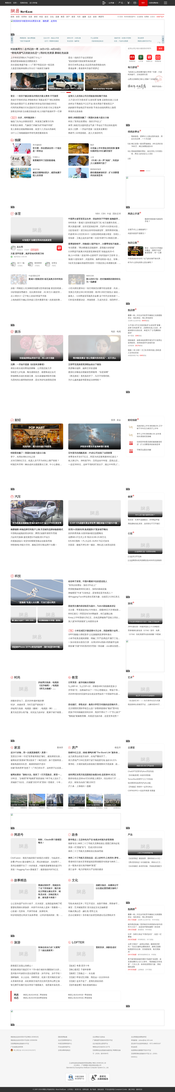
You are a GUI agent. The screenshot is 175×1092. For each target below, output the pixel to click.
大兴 (87, 808)
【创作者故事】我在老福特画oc (82, 985)
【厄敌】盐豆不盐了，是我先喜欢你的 (85, 981)
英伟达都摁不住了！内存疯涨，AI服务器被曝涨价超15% (36, 866)
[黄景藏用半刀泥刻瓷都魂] (21, 161)
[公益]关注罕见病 (134, 556)
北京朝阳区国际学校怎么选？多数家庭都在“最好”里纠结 (93, 708)
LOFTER (78, 942)
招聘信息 (86, 1089)
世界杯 (24, 17)
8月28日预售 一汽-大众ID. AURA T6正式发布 (88, 541)
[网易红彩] (59, 248)
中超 (109, 214)
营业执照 (134, 1047)
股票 (113, 420)
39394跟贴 (155, 920)
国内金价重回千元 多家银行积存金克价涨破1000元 (34, 104)
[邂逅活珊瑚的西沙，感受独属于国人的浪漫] (21, 173)
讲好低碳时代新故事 (121, 38)
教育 (62, 17)
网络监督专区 (156, 10)
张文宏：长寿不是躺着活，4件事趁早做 (143, 520)
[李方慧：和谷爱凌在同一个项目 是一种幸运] (21, 148)
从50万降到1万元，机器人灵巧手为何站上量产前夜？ (35, 461)
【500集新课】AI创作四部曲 (139, 775)
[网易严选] (121, 3)
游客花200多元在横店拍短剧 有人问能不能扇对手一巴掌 (36, 111)
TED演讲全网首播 (26, 41)
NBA (97, 214)
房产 (68, 17)
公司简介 (70, 1089)
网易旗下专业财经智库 (27, 38)
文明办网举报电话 (64, 1050)
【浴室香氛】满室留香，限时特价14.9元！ (145, 858)
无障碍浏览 (24, 3)
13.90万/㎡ (117, 808)
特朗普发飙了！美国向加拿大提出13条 (28, 453)
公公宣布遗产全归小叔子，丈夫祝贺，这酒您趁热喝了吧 (36, 903)
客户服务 (93, 1089)
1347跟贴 (148, 970)
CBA (103, 214)
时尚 (17, 677)
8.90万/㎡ (24, 808)
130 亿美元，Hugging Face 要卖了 (92, 133)
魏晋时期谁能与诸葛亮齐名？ (154, 220)
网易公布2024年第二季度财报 (35, 995)
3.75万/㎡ (60, 808)
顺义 (48, 808)
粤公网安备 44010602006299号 (25, 1050)
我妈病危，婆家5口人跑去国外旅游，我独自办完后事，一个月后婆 (144, 137)
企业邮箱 (140, 17)
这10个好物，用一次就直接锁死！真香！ (29, 752)
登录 (143, 3)
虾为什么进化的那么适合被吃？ (140, 262)
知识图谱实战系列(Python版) (139, 783)
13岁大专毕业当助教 (74, 41)
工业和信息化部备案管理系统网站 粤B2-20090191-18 (87, 1063)
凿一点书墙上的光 (49, 38)
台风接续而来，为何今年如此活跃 (26, 58)
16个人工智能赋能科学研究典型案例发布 (29, 133)
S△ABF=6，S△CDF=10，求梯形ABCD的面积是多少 (92, 686)
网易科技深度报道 (97, 41)
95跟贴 (153, 954)
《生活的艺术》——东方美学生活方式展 (144, 701)
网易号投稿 (156, 86)
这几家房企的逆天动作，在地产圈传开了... (87, 756)
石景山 (70, 808)
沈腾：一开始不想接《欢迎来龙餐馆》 (28, 364)
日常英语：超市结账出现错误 (81, 682)
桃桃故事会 (133, 131)
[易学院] (137, 86)
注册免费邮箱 (153, 3)
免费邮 (146, 17)
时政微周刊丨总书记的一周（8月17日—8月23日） (36, 49)
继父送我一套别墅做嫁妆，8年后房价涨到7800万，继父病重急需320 (144, 145)
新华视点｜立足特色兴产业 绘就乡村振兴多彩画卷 (91, 839)
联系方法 (78, 1089)
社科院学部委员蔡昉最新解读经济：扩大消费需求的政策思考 (149, 443)
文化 (52, 17)
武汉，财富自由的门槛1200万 (81, 782)
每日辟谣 (132, 67)
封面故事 (46, 41)
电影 (113, 331)
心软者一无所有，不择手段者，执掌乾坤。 (30, 911)
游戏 (130, 603)
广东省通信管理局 (17, 1047)
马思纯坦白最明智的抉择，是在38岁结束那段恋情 (33, 380)
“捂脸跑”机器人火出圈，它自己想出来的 (92, 121)
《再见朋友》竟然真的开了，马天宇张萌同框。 (89, 376)
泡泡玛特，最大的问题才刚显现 (88, 117)
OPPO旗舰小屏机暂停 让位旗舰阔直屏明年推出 (90, 634)
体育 (18, 17)
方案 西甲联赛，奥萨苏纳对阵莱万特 (27, 253)
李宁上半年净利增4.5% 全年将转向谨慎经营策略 (149, 435)
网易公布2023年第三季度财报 (80, 998)
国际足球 (117, 214)
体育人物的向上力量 (121, 41)
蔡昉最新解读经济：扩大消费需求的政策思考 (104, 173)
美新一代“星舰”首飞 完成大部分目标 (85, 847)
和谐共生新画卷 (75, 111)
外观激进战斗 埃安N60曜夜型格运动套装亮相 (31, 541)
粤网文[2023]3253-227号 (101, 1047)
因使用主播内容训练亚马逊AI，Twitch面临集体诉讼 (92, 606)
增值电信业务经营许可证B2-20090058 (24, 1040)
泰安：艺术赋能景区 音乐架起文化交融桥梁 (88, 907)
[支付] (129, 3)
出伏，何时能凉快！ (27, 117)
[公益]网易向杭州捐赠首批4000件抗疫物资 (145, 560)
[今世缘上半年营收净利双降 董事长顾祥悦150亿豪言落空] (78, 148)
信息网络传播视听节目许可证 (141, 1050)
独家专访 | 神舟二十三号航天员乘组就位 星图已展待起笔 (94, 843)
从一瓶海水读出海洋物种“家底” (82, 865)
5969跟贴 (148, 930)
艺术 (130, 677)
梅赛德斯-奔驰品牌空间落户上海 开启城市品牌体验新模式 (37, 529)
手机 (71, 631)
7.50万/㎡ (42, 808)
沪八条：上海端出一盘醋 (79, 786)
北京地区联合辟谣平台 (100, 1043)
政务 (95, 17)
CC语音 (120, 17)
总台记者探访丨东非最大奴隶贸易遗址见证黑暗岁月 (91, 915)
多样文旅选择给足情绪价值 (23, 68)
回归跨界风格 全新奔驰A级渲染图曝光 (85, 533)
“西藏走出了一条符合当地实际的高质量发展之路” (90, 68)
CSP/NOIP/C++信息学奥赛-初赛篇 (141, 791)
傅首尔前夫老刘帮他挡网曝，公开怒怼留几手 (31, 368)
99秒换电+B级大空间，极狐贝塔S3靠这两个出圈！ (34, 545)
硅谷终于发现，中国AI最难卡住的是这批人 (87, 581)
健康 (84, 17)
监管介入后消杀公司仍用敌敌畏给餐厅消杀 (87, 96)
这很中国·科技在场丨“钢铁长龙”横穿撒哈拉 (87, 61)
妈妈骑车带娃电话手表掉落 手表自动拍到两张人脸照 (92, 107)
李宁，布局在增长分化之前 (23, 457)
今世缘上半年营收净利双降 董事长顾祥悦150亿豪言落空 (105, 149)
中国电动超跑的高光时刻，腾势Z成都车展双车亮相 (34, 533)
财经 (36, 17)
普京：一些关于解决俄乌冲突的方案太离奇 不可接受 (34, 96)
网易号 (101, 17)
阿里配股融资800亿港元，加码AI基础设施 (87, 589)
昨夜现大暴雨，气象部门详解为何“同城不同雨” (32, 125)
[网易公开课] (112, 3)
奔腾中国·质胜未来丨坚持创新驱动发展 (86, 58)
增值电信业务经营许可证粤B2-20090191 (25, 1037)
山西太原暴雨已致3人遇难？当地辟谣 (143, 79)
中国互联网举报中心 (65, 1043)
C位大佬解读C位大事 (98, 38)
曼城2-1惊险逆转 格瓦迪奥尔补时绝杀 (46, 279)
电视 (119, 331)
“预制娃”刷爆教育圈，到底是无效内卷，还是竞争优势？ (93, 716)
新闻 (12, 17)
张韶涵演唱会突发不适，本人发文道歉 (91, 129)
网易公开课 (133, 213)
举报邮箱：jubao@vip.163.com (142, 1040)
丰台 (30, 808)
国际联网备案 (62, 1037)
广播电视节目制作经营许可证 (103, 1040)
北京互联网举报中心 (65, 1040)
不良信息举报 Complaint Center (116, 1089)
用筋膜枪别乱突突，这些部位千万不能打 (144, 524)
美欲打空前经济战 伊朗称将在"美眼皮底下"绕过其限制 (35, 100)
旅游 (17, 942)
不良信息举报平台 (64, 1047)
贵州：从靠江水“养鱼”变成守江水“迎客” (28, 61)
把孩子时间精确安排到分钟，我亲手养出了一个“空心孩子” (94, 712)
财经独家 (132, 420)
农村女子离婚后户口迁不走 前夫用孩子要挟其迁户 (91, 104)
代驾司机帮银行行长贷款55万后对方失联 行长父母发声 (36, 107)
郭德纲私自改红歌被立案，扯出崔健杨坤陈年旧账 (33, 376)
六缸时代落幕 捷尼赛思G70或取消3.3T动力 (30, 537)
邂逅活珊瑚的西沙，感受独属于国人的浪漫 (47, 173)
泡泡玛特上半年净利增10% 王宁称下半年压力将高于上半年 (149, 427)
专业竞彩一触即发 (144, 41)
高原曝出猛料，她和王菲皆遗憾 (82, 368)
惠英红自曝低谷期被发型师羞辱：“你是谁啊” (88, 372)
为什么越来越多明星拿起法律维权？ (84, 380)
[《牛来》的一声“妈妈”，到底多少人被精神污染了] (78, 161)
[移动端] (104, 3)
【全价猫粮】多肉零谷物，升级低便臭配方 (145, 866)
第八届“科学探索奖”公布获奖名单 (83, 621)
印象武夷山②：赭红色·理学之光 (83, 911)
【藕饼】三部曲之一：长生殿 (81, 973)
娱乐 (46, 17)
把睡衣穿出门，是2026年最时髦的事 (27, 701)
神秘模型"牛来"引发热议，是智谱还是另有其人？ (90, 593)
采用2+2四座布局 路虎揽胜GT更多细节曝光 (88, 529)
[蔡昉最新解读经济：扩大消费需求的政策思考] (78, 173)
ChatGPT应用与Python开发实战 (141, 771)
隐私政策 (101, 1089)
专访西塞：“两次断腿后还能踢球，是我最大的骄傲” (91, 248)
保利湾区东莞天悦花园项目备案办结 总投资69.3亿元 (92, 775)
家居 (73, 17)
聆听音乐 (70, 38)
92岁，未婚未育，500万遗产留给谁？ (28, 705)
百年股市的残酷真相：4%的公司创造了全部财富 (90, 453)
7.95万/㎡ (81, 808)
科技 (41, 17)
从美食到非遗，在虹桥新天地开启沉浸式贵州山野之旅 (35, 981)
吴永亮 (20, 247)
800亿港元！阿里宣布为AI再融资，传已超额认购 (90, 614)
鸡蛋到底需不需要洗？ (137, 233)
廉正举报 (131, 1089)
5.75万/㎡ (99, 808)
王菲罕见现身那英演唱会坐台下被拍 (84, 364)
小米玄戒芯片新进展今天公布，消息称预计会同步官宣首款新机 (97, 631)
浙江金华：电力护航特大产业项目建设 (85, 869)
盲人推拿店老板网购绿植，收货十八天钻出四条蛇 (33, 129)
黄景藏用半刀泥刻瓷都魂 (44, 160)
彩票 (30, 17)
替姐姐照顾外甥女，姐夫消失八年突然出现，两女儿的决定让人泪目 (144, 152)
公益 (130, 533)
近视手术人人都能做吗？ (138, 229)
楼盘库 (118, 747)
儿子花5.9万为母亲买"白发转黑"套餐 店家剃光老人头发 (93, 100)
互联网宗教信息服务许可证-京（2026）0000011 (144, 1055)
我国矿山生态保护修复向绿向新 (25, 65)
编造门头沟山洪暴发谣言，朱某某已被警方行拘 (32, 121)
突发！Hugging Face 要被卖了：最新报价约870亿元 (34, 869)
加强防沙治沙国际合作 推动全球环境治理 (87, 65)
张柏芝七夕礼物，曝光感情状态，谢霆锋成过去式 (33, 372)
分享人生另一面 (143, 38)
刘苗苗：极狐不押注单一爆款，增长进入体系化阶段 (91, 545)
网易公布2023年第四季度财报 (35, 998)
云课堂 (131, 747)
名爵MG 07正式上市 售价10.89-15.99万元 (87, 537)
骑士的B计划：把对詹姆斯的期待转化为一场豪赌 (103, 280)
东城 (105, 808)
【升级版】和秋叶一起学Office (140, 787)
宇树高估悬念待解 (144, 450)
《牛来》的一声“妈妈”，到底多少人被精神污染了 (104, 161)
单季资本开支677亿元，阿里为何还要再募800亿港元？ (93, 457)
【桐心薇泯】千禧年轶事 (79, 969)
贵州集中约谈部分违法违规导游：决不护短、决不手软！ (36, 973)
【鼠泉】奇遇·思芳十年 (78, 966)
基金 (119, 420)
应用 (14, 3)
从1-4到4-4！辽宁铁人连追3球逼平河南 (28, 296)
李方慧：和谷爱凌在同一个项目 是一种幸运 (47, 149)
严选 (130, 834)
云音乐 (152, 17)
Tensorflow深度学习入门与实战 (140, 779)
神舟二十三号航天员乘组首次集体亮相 (85, 851)
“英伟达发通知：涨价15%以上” (82, 585)
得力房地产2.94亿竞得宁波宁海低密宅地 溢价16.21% (92, 760)
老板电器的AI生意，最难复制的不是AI (28, 764)
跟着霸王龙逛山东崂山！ (22, 966)
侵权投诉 (139, 1089)
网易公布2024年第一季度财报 (80, 995)
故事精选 (20, 880)
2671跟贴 (150, 939)
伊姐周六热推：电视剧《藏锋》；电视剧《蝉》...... (34, 708)
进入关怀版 (33, 3)
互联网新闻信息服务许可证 (20, 1043)
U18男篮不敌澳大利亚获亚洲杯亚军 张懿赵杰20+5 (91, 251)
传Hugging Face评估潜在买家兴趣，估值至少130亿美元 (94, 597)
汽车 (79, 17)
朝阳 (12, 808)
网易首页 (8, 3)
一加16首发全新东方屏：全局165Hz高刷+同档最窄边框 (93, 642)
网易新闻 (22, 10)
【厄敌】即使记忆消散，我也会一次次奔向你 (88, 977)
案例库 (60, 747)
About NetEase (60, 1089)
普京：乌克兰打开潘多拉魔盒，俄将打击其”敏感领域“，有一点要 (154, 250)
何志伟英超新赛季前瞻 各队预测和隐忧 (91, 125)
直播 (57, 17)
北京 (89, 17)
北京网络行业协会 (99, 1037)
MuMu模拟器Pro (130, 17)
